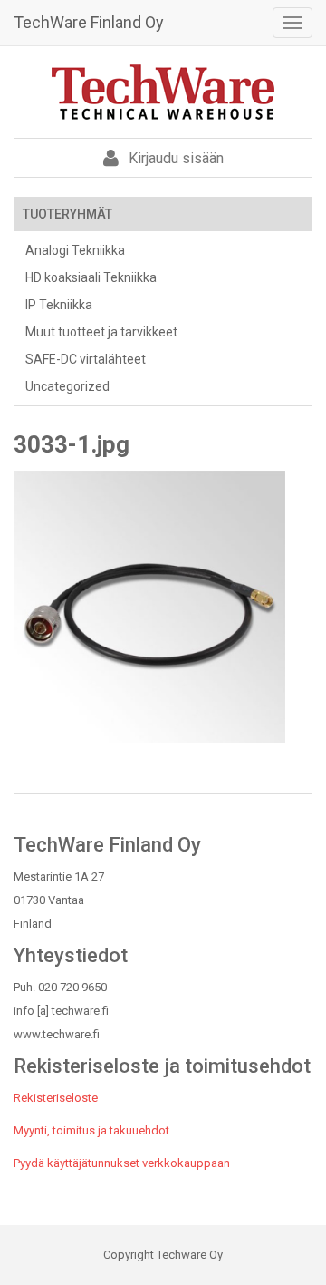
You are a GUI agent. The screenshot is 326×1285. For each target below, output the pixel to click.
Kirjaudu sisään (174, 158)
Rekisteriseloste (56, 1098)
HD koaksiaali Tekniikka (91, 277)
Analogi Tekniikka (75, 250)
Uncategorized (67, 386)
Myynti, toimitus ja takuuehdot (91, 1130)
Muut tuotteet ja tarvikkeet (101, 332)
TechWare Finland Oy (89, 22)
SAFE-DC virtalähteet (85, 359)
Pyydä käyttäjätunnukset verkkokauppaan (122, 1163)
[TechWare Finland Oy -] (163, 92)
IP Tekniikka (58, 304)
